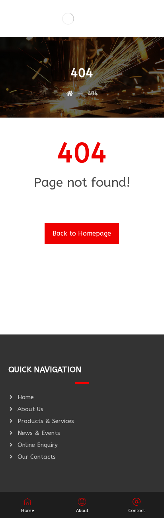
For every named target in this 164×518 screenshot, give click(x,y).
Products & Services (46, 421)
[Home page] (69, 93)
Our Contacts (37, 456)
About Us (30, 409)
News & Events (39, 433)
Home (26, 397)
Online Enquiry (38, 444)
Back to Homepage (82, 233)
